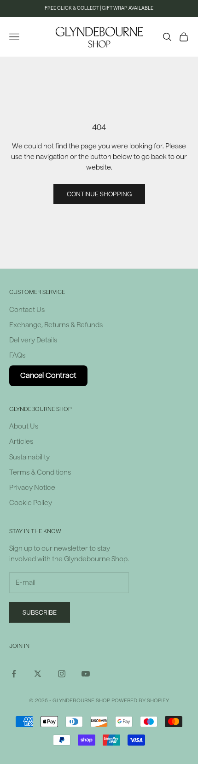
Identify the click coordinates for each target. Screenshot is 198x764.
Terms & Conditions (40, 472)
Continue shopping (99, 194)
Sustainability (29, 457)
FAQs (17, 355)
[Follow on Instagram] (61, 673)
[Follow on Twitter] (37, 673)
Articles (21, 442)
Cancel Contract (48, 375)
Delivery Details (33, 340)
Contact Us (27, 310)
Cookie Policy (30, 503)
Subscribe (40, 612)
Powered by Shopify (140, 701)
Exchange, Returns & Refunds (56, 325)
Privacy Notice (32, 488)
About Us (23, 426)
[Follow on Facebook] (13, 673)
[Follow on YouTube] (85, 673)
